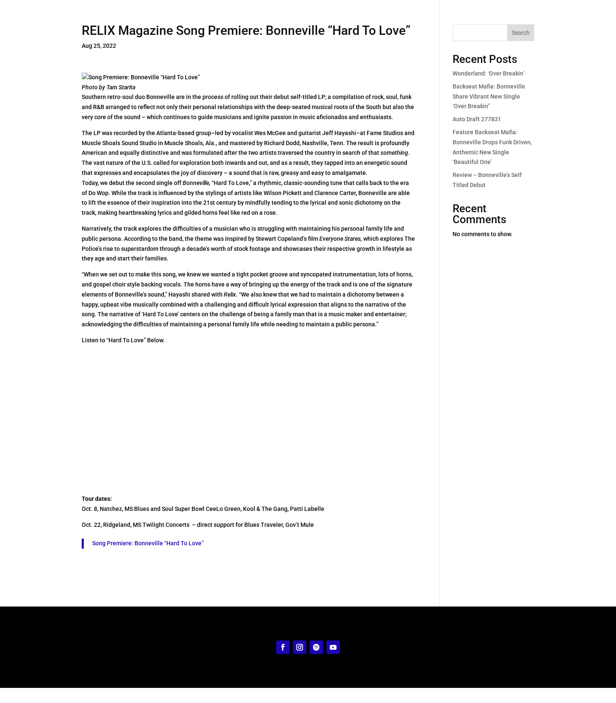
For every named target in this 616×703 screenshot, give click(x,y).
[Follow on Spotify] (316, 647)
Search (521, 32)
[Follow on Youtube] (333, 647)
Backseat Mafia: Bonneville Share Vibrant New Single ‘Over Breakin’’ (489, 96)
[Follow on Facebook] (283, 647)
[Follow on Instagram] (299, 647)
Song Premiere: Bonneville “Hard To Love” (148, 543)
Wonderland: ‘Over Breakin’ (488, 73)
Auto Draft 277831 (477, 119)
